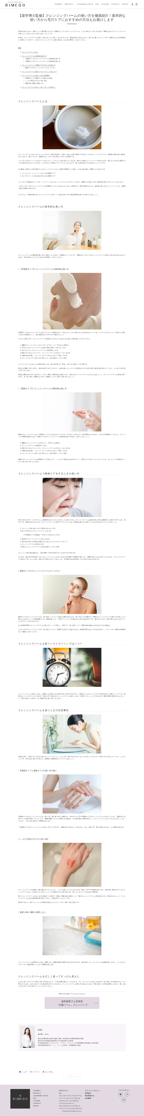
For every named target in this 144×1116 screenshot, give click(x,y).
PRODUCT (37, 1093)
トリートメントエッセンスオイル (70, 1108)
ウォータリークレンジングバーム (70, 1095)
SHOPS (36, 1106)
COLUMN (36, 1101)
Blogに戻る (73, 1077)
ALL (60, 1093)
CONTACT (37, 1103)
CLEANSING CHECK (40, 1095)
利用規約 (88, 1093)
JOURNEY (37, 1090)
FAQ (34, 1098)
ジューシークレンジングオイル (69, 1098)
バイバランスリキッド (66, 1103)
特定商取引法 (89, 1095)
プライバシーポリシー (92, 1090)
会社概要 (88, 1098)
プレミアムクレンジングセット (69, 1106)
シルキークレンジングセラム (69, 1101)
